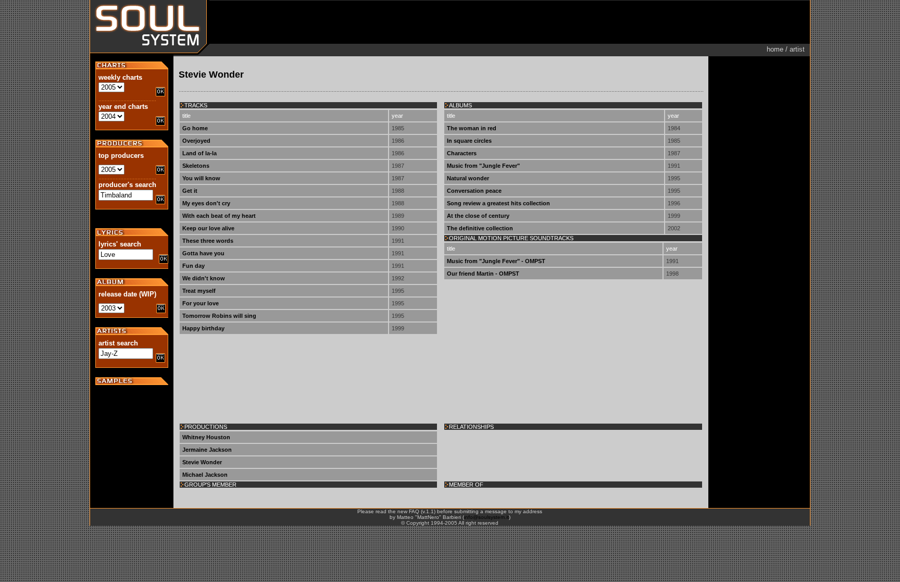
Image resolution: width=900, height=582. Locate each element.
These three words (207, 241)
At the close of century (478, 216)
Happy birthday (203, 328)
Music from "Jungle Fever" (483, 166)
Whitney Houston (206, 437)
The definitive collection (480, 228)
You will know (201, 178)
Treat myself (199, 291)
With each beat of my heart (219, 216)
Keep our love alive (208, 228)
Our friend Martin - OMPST (483, 273)
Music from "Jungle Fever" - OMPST (496, 261)
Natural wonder (468, 178)
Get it (189, 191)
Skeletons (195, 166)
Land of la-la (199, 153)
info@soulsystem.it (486, 517)
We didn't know (203, 278)
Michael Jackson (205, 475)
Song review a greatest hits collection (498, 203)
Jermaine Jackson (207, 450)
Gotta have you (203, 253)
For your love (200, 303)
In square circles (469, 141)
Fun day (193, 266)
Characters (462, 153)
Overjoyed (196, 141)
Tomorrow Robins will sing (219, 316)
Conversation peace (474, 191)
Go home (195, 128)
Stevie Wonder (202, 462)
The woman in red (471, 128)
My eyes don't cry (206, 203)
